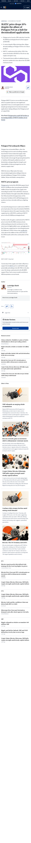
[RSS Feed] (11, 306)
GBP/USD (29, 1)
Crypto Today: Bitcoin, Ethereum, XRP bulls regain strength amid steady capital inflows (14, 473)
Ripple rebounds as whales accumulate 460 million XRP (15, 623)
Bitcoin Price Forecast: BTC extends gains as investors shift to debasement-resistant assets (15, 574)
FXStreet (7, 88)
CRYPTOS (4, 21)
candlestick (24, 230)
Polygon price (5, 185)
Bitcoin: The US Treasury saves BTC (14, 542)
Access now (15, 328)
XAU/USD (16, 1)
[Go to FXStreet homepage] (4, 7)
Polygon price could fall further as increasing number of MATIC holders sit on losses (15, 118)
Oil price (9, 1)
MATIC (11, 266)
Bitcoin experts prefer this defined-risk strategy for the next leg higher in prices (14, 565)
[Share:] (28, 88)
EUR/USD (22, 1)
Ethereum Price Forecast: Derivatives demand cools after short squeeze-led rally (15, 611)
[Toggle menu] (1, 7)
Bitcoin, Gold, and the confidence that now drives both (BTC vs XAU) (14, 603)
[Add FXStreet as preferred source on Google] (15, 92)
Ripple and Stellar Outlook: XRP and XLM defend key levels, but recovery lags (14, 631)
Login (27, 7)
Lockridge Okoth (9, 87)
